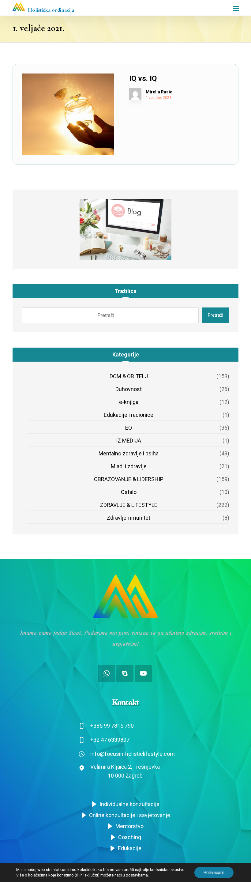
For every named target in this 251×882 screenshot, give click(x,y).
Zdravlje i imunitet (128, 517)
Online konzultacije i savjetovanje (129, 815)
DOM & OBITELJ (129, 376)
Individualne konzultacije (129, 804)
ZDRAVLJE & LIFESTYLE (128, 505)
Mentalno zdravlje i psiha (129, 453)
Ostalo (129, 492)
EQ (128, 427)
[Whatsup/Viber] (106, 673)
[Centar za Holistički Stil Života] (19, 6)
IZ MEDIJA (128, 440)
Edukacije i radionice (128, 415)
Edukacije (129, 848)
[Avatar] (135, 94)
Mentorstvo (129, 826)
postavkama (137, 875)
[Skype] (124, 673)
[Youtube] (143, 673)
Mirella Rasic (159, 92)
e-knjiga (128, 402)
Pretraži (215, 315)
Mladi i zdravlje (129, 466)
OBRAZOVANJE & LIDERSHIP (128, 479)
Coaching (129, 837)
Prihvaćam (214, 872)
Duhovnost (128, 389)
